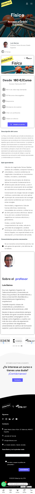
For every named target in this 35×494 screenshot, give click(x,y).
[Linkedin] (10, 419)
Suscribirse (24, 469)
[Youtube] (16, 419)
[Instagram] (6, 419)
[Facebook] (3, 419)
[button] (17, 64)
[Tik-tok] (13, 419)
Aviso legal (8, 484)
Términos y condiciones (22, 484)
